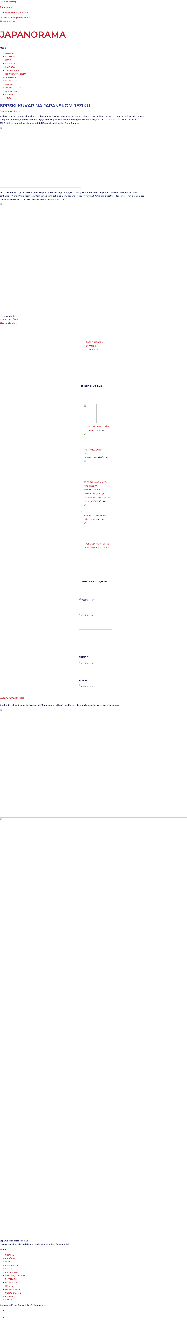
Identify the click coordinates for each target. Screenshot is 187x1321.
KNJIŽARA (10, 56)
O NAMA (9, 53)
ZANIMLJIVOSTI (13, 70)
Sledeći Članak (8, 323)
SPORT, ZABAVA (13, 88)
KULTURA (10, 67)
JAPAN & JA (11, 77)
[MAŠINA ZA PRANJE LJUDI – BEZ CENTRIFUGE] (89, 540)
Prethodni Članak (10, 319)
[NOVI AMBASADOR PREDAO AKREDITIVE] (93, 446)
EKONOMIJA (11, 81)
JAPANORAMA (33, 34)
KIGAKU (9, 94)
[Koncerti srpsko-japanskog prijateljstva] (93, 511)
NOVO (8, 60)
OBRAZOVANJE (13, 91)
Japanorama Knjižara (12, 698)
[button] (93, 48)
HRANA (9, 84)
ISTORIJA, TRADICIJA (15, 74)
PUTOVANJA (11, 63)
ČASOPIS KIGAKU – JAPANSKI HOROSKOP (95, 346)
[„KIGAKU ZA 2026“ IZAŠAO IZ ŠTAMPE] (90, 422)
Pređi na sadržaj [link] (8, 2)
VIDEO (8, 98)
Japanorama (6, 7)
